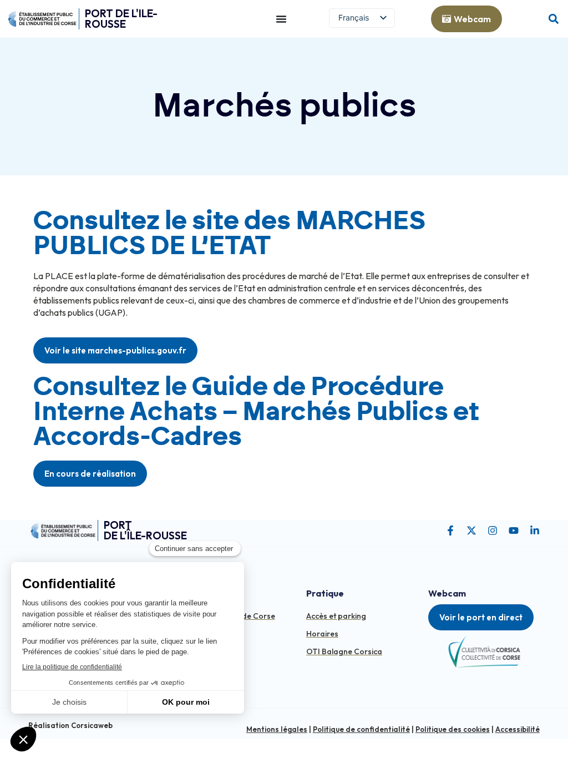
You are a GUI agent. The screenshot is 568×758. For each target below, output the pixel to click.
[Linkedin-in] (535, 530)
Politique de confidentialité (361, 729)
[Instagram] (493, 530)
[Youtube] (514, 530)
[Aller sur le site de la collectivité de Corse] (483, 651)
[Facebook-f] (450, 530)
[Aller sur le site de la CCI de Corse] (42, 19)
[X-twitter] (471, 530)
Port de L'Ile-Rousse (121, 19)
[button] (553, 19)
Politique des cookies (452, 729)
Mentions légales (276, 729)
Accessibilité (517, 729)
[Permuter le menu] (281, 19)
